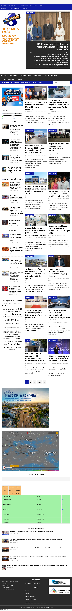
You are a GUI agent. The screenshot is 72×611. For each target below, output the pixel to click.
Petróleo (14, 339)
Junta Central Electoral (10, 328)
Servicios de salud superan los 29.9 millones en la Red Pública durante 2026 (34, 357)
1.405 (39, 382)
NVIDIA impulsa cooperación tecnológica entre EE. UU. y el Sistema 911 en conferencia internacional (38, 548)
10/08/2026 (13, 267)
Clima (5, 305)
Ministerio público (9, 336)
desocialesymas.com (40, 112)
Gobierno (10, 319)
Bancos (14, 303)
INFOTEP (15, 323)
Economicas (33, 5)
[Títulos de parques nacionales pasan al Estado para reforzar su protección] (36, 302)
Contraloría (19, 306)
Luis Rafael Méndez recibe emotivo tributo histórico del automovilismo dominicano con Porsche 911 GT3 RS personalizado (16, 144)
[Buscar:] (61, 82)
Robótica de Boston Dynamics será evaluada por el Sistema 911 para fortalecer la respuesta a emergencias (36, 539)
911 (4, 301)
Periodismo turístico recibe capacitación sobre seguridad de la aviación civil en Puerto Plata (16, 262)
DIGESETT (18, 311)
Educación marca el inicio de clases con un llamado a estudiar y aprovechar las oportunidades (49, 53)
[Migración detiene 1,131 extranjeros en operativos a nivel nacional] (59, 135)
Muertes (17, 336)
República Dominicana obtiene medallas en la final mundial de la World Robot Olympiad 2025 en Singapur (37, 565)
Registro (27, 591)
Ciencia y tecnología (14, 8)
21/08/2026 (29, 112)
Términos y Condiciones (8, 589)
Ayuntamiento (7, 303)
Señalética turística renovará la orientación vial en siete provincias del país (16, 237)
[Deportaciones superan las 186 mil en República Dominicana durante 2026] (36, 178)
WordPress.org (29, 602)
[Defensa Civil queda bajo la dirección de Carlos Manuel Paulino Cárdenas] (36, 93)
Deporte (12, 311)
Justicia (19, 328)
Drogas (5, 314)
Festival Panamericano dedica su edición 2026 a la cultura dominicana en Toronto (16, 198)
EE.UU (4, 316)
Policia (18, 339)
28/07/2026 (13, 134)
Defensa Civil (6, 311)
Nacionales (12, 5)
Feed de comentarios (30, 599)
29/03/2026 (13, 549)
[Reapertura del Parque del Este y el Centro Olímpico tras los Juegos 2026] (59, 219)
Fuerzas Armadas (18, 316)
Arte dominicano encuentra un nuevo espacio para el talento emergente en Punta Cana (16, 185)
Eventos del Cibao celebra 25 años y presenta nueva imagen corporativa (16, 158)
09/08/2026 (13, 281)
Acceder (27, 593)
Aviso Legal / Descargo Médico (10, 581)
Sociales (3, 5)
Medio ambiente (9, 330)
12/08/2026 (13, 190)
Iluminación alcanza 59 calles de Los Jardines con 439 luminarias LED (58, 193)
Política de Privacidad (7, 585)
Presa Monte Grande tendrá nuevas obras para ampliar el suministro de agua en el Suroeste (59, 315)
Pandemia (7, 339)
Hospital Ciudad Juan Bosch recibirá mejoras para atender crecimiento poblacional (36, 231)
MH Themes (50, 607)
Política (6, 341)
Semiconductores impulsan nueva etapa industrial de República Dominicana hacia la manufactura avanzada (38, 557)
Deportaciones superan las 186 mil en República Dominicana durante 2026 (35, 190)
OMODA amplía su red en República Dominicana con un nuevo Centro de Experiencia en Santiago (16, 128)
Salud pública (14, 344)
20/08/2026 (53, 235)
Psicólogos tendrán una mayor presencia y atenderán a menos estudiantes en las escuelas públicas (51, 57)
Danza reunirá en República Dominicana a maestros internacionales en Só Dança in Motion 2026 (16, 210)
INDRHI (18, 320)
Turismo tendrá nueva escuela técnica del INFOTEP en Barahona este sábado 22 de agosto (35, 273)
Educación (17, 314)
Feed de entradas (30, 596)
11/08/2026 (13, 254)
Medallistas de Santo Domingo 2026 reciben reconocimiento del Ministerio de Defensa (35, 149)
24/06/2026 (13, 225)
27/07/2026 (13, 202)
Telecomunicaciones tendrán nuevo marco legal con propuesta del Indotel (31, 531)
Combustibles (12, 306)
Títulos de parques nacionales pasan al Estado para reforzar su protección (35, 313)
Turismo (24, 8)
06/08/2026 (12, 294)
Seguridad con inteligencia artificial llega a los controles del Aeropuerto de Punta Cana (58, 104)
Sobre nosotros (6, 587)
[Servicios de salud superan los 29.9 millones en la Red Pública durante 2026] (36, 345)
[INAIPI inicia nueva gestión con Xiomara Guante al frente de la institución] (48, 40)
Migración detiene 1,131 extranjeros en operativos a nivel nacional (58, 147)
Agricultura (10, 301)
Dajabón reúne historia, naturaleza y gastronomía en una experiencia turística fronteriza (16, 289)
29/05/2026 (13, 162)
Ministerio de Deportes (12, 334)
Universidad (12, 349)
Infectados (8, 323)
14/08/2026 (13, 533)
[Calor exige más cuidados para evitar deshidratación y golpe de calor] (59, 261)
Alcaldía (18, 300)
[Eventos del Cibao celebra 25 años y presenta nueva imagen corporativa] (5, 157)
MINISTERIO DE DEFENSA (12, 332)
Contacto (4, 583)
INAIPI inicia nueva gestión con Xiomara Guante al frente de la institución (52, 47)
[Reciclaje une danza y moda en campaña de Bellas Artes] (5, 222)
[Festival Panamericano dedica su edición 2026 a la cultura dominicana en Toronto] (5, 197)
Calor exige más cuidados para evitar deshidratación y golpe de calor (58, 272)
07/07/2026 (13, 150)
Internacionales (23, 5)
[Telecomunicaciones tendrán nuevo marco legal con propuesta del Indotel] (5, 533)
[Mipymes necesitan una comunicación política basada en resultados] (59, 346)
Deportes (3, 8)
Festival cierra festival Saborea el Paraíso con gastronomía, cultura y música (16, 250)
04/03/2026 (13, 560)
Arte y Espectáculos (12, 179)
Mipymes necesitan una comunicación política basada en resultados (58, 358)
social (12, 347)
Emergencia (10, 316)
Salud (41, 5)
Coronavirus (8, 309)
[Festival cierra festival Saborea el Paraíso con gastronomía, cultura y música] (5, 249)
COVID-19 (18, 309)
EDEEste (9, 314)
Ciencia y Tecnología (36, 528)
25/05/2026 (11, 174)
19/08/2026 (53, 363)
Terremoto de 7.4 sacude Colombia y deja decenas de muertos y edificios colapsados (51, 65)
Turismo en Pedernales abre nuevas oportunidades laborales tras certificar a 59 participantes (16, 275)
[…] (46, 122)
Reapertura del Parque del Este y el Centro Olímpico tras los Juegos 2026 (59, 229)
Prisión (11, 341)
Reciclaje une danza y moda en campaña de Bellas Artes (15, 222)
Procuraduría (18, 341)
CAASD (18, 303)
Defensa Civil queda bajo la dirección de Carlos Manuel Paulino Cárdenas (36, 105)
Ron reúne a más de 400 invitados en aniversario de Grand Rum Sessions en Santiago (15, 170)
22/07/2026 (13, 215)
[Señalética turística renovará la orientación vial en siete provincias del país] (5, 236)
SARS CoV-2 (6, 347)
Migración (17, 330)
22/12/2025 (10, 567)
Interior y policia (12, 326)
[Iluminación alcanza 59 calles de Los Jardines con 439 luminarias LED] (59, 180)
